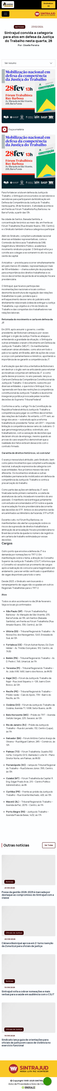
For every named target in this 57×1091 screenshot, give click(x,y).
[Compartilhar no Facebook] (21, 54)
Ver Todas (49, 845)
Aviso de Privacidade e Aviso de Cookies (28, 1083)
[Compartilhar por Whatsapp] (35, 54)
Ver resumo (10, 63)
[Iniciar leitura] (4, 129)
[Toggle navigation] (5, 14)
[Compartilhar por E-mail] (31, 54)
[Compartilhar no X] (26, 54)
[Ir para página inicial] (45, 14)
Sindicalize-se (48, 4)
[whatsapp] (47, 1081)
